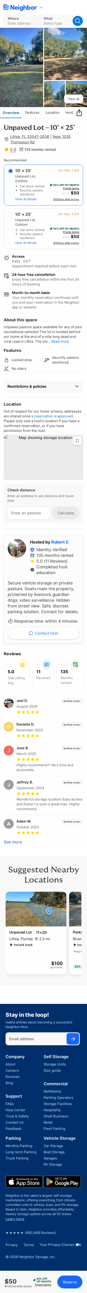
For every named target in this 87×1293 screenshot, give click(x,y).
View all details (26, 199)
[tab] (11, 112)
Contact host (46, 633)
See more (13, 842)
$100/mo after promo (66, 199)
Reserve (70, 1282)
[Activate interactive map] (43, 457)
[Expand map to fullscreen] (77, 441)
